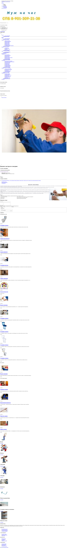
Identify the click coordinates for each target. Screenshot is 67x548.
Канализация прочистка (5, 402)
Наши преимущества (4, 182)
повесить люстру (26, 180)
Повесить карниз (7, 42)
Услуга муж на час (4, 291)
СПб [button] (2, 51)
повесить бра (30, 180)
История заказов (4, 544)
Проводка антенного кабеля (8, 57)
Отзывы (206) (3, 183)
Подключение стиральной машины (9, 61)
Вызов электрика (7, 54)
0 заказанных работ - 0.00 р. (4, 28)
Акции (1, 31)
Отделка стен (6, 47)
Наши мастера (4, 538)
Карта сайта (3, 535)
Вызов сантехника (7, 38)
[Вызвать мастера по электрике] (34, 164)
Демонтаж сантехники (8, 76)
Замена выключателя (7, 55)
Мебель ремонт (3, 429)
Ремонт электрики (7, 58)
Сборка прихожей (7, 71)
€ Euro (4, 4)
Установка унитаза (7, 66)
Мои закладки (4, 545)
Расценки (3, 79)
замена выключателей (35, 180)
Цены (2, 37)
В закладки (2, 178)
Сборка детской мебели (8, 68)
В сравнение (5, 178)
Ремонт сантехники (7, 49)
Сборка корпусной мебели (8, 69)
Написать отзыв (6, 171)
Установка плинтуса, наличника (9, 45)
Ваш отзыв (1, 205)
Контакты (3, 31)
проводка (39, 180)
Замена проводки (4, 251)
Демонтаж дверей (7, 73)
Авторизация (5, 7)
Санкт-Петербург (4, 53)
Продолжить (2, 212)
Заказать (2, 177)
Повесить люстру (7, 43)
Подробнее (1, 443)
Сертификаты (4, 539)
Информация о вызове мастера (6, 1)
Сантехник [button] (3, 60)
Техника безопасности (5, 530)
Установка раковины (7, 65)
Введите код (2, 208)
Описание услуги (4, 181)
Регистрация (5, 6)
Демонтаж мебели (7, 74)
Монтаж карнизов (7, 40)
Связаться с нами (4, 534)
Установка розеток (4, 265)
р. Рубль (5, 5)
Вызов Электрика (16, 180)
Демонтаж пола (7, 75)
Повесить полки (7, 44)
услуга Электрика (11, 180)
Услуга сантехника (7, 35)
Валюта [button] (3, 3)
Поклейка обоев (7, 48)
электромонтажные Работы (5, 180)
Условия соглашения (4, 531)
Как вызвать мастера (4, 529)
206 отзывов (2, 171)
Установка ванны (7, 64)
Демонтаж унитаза (7, 77)
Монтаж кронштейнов (8, 41)
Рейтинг (1, 206)
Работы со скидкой (4, 540)
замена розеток (21, 180)
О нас (2, 2)
